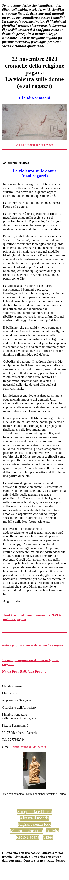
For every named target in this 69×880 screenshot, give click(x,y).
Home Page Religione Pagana (24, 671)
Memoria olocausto (26, 830)
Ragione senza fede (34, 824)
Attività (52, 830)
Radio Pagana (27, 837)
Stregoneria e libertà (34, 811)
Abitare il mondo (34, 818)
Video (48, 837)
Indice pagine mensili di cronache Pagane (32, 645)
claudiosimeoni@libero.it (29, 747)
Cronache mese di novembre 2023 (34, 144)
